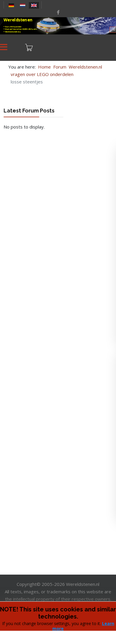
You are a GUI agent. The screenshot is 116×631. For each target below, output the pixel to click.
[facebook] (58, 12)
